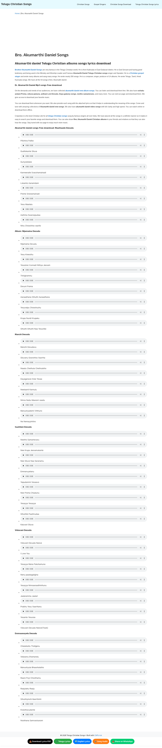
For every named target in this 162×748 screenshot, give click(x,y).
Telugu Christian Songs (16, 4)
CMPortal (98, 735)
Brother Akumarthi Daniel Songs (28, 70)
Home (17, 13)
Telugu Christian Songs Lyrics (147, 4)
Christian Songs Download (120, 4)
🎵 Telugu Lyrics (63, 741)
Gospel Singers (100, 4)
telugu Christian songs (57, 116)
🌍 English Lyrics (82, 741)
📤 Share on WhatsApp (122, 741)
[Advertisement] (76, 33)
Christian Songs (83, 4)
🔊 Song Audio (100, 741)
